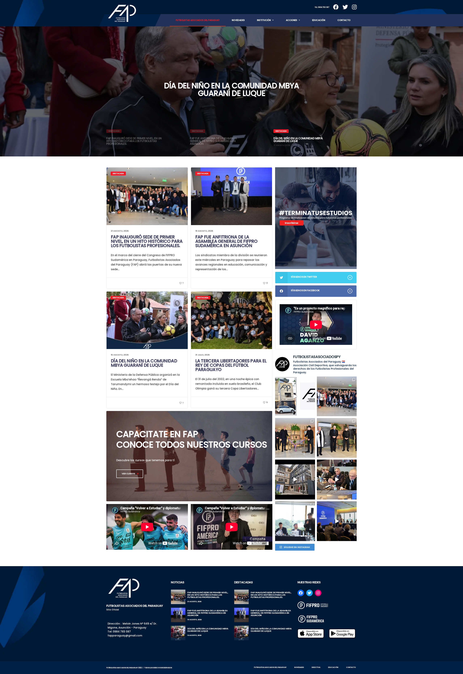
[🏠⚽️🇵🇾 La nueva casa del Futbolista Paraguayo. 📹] (295, 479)
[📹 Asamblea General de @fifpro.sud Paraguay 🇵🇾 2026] (337, 479)
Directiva (316, 667)
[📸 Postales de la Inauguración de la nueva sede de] (337, 396)
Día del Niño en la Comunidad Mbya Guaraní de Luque (231, 89)
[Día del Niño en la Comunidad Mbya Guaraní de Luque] (178, 633)
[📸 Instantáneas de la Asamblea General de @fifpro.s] (295, 521)
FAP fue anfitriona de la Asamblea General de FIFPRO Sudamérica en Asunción (226, 241)
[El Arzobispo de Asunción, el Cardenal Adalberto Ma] (337, 438)
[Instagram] (318, 593)
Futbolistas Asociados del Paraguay (198, 20)
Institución (264, 20)
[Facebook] (301, 593)
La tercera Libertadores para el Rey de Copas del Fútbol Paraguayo (231, 365)
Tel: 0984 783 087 (322, 7)
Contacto (344, 20)
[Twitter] (309, 593)
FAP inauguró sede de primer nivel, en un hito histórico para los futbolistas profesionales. (146, 241)
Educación (318, 20)
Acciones (291, 20)
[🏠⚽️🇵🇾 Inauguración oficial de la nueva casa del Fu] (295, 396)
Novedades (238, 20)
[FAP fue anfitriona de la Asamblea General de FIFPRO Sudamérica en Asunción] (178, 615)
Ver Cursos (128, 473)
